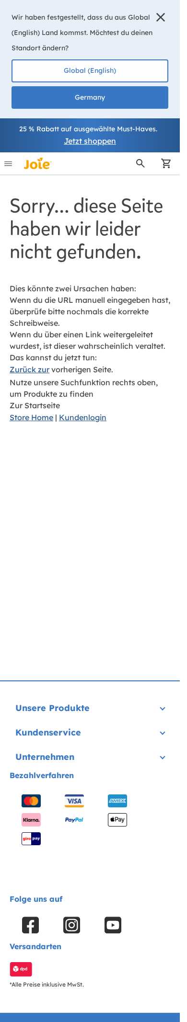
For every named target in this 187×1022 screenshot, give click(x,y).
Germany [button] (90, 97)
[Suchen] (140, 163)
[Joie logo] (38, 163)
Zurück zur (29, 369)
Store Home (31, 417)
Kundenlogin (82, 417)
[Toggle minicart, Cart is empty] (163, 163)
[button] (160, 17)
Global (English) (90, 70)
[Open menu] (8, 163)
